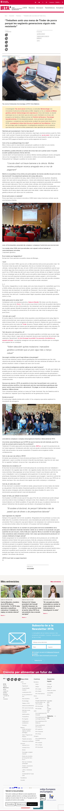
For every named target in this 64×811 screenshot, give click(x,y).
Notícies (18, 15)
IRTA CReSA (38, 691)
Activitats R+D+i (26, 747)
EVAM (36, 698)
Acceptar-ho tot (32, 804)
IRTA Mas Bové (39, 747)
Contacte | (51, 2)
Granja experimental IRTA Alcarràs (40, 726)
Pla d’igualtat (25, 719)
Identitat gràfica (25, 714)
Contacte (24, 725)
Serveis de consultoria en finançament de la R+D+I (27, 758)
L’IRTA (24, 8)
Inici (6, 15)
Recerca (32, 8)
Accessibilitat (50, 692)
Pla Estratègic (25, 701)
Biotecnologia (45, 109)
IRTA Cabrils (38, 689)
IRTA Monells (38, 708)
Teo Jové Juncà (20, 109)
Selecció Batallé (33, 302)
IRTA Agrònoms (39, 729)
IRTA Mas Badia (39, 706)
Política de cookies (51, 690)
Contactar (5, 699)
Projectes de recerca (27, 739)
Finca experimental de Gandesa (40, 739)
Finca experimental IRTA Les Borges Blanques (41, 718)
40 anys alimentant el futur (27, 695)
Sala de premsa (26, 698)
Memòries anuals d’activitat (26, 711)
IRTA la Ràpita (38, 745)
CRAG (36, 684)
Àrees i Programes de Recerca (27, 735)
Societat (11, 15)
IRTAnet (49, 695)
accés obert (46, 135)
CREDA (37, 686)
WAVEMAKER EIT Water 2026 (28, 774)
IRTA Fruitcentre (39, 731)
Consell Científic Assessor (26, 689)
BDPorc (38, 446)
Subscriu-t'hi (50, 717)
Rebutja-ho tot (21, 804)
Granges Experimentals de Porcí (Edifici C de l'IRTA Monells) (40, 702)
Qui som (24, 683)
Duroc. (19, 304)
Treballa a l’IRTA (26, 703)
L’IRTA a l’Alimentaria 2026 (27, 770)
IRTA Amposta (38, 742)
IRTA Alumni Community (27, 708)
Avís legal (49, 684)
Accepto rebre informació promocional (45, 655)
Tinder (24, 324)
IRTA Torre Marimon (40, 693)
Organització (25, 686)
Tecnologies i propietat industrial (27, 753)
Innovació (39, 8)
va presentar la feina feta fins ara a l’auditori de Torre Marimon (30, 123)
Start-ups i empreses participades (27, 762)
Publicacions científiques (27, 741)
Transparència (25, 716)
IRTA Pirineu (38, 734)
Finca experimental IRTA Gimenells (41, 714)
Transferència (50, 8)
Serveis (24, 750)
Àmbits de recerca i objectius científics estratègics (26, 731)
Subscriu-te (38, 660)
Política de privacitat (49, 687)
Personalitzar (10, 804)
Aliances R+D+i (25, 745)
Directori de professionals (28, 705)
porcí (38, 40)
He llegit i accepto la (45, 653)
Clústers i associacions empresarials (27, 766)
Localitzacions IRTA (26, 692)
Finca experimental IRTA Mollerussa (41, 722)
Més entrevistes (56, 581)
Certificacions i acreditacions (25, 722)
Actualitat (59, 8)
